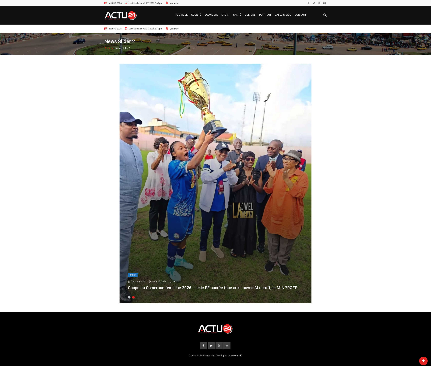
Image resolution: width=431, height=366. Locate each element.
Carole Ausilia (138, 281)
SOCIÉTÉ (196, 14)
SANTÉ (237, 14)
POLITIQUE (181, 14)
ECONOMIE (211, 14)
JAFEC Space (283, 14)
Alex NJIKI (236, 355)
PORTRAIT (265, 14)
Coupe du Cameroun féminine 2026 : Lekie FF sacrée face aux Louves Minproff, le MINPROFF (212, 287)
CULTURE (250, 14)
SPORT (225, 14)
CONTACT (300, 14)
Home (110, 48)
